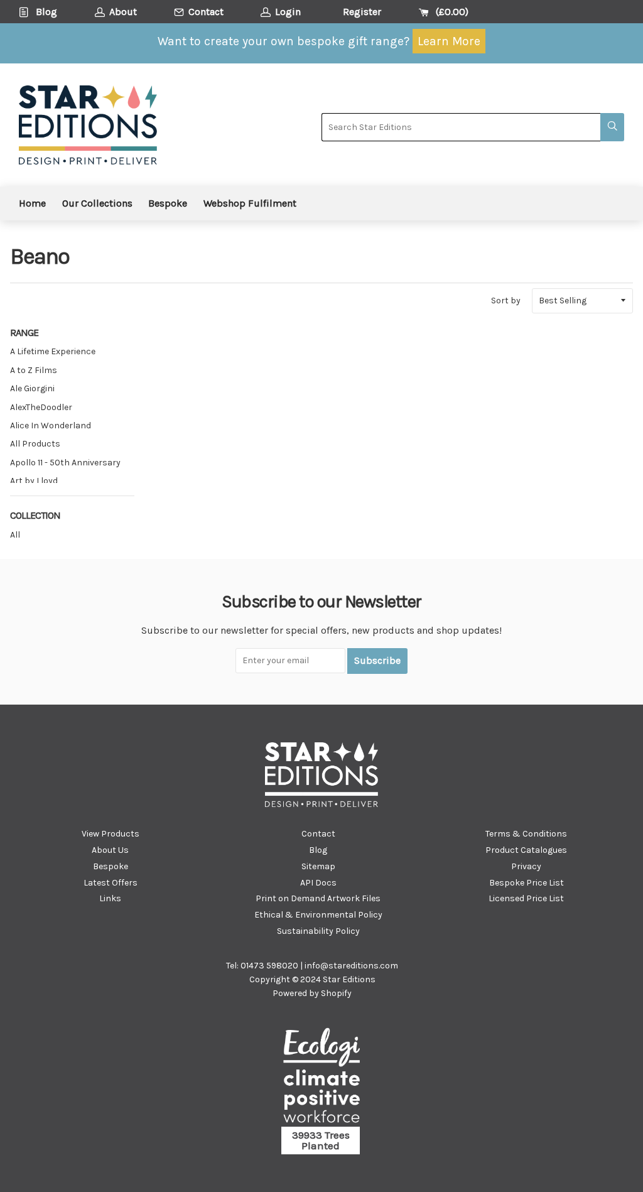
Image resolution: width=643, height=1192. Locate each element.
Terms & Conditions (526, 833)
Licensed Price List (526, 898)
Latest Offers (111, 882)
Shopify (336, 993)
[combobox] (461, 127)
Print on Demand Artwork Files (318, 898)
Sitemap (318, 866)
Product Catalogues (526, 850)
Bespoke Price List (526, 882)
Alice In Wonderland (50, 425)
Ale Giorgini (32, 388)
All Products (35, 443)
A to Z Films (33, 370)
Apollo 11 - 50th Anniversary (65, 462)
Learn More (449, 41)
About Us (110, 850)
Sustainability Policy (318, 931)
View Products (110, 833)
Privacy (526, 866)
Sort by (506, 300)
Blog (318, 850)
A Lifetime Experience (52, 351)
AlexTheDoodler (41, 407)
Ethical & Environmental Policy (318, 914)
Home (32, 203)
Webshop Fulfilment (249, 203)
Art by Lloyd (34, 480)
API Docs (318, 882)
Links (110, 898)
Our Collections (97, 203)
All (15, 534)
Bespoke (167, 203)
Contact (318, 833)
